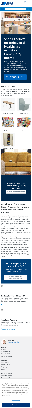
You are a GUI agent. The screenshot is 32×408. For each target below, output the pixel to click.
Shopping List (5, 367)
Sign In (3, 369)
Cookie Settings (16, 400)
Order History (5, 362)
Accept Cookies (16, 405)
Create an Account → (9, 329)
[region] (16, 393)
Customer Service (13, 342)
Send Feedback (5, 354)
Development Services (7, 378)
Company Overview (6, 375)
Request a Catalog (6, 356)
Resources (4, 349)
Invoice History (5, 364)
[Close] (30, 381)
